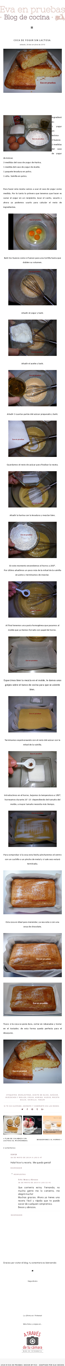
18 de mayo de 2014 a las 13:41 (34, 1182)
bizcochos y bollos (16, 1097)
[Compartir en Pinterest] (32, 1109)
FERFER (14, 1154)
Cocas (31, 1097)
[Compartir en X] (22, 1109)
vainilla (32, 1100)
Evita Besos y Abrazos (28, 1179)
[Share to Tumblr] (37, 1109)
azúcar (54, 1095)
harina (39, 1097)
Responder (16, 1168)
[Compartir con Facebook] (27, 1109)
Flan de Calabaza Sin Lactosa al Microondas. (15, 1139)
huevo (47, 1097)
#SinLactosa (24, 1095)
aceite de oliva (40, 1095)
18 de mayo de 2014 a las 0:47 (26, 1157)
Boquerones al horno (48, 1139)
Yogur (41, 1100)
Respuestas (20, 1174)
